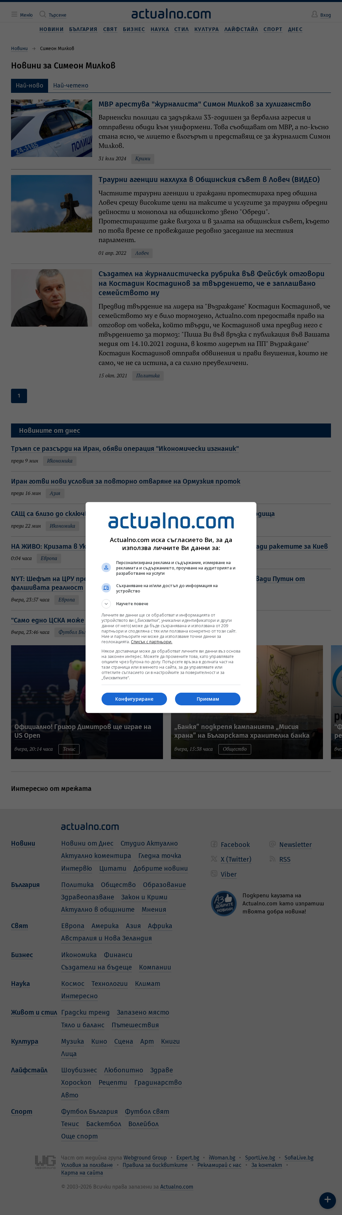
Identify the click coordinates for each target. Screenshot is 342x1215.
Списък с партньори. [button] (151, 642)
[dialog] (171, 607)
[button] (171, 604)
